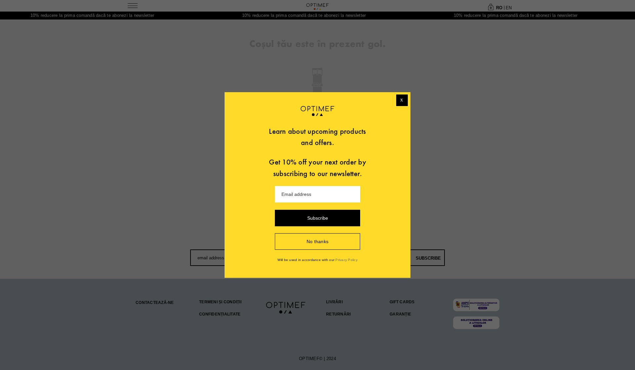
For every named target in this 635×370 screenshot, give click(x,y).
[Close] (402, 100)
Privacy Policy (346, 260)
